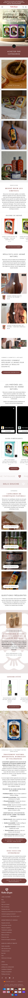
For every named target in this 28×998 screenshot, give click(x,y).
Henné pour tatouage (6, 958)
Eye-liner (3, 953)
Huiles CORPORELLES (14, 146)
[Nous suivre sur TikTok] (13, 978)
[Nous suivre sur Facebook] (2, 978)
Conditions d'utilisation (6, 969)
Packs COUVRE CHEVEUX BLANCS (14, 176)
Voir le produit (8, 431)
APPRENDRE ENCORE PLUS (11, 372)
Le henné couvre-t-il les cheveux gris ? (10, 916)
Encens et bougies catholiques (8, 939)
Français (20, 981)
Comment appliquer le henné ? (8, 914)
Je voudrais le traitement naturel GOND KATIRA (14, 840)
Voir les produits (11, 526)
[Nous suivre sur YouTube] (9, 978)
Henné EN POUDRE (14, 85)
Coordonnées (4, 964)
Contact (3, 902)
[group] (14, 27)
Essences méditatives (6, 932)
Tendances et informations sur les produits (11, 911)
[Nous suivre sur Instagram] (6, 978)
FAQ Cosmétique (5, 906)
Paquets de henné (5, 923)
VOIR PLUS (14, 468)
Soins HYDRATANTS (14, 116)
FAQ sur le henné (5, 904)
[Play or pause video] (13, 408)
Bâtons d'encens (5, 934)
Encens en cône (5, 937)
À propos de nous (5, 909)
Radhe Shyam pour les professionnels (14, 880)
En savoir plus (14, 706)
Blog (2, 899)
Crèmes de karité (5, 950)
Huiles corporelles (5, 946)
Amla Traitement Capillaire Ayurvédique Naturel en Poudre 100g (9, 461)
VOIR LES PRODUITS (11, 546)
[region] (14, 27)
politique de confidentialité (7, 967)
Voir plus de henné (14, 246)
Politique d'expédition (6, 971)
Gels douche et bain (6, 948)
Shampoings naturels (6, 925)
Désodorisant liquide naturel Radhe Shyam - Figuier (10, 700)
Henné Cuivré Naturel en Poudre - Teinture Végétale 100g (9, 238)
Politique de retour (5, 974)
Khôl (2, 955)
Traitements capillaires (6, 930)
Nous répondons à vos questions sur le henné (14, 654)
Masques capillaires (6, 927)
